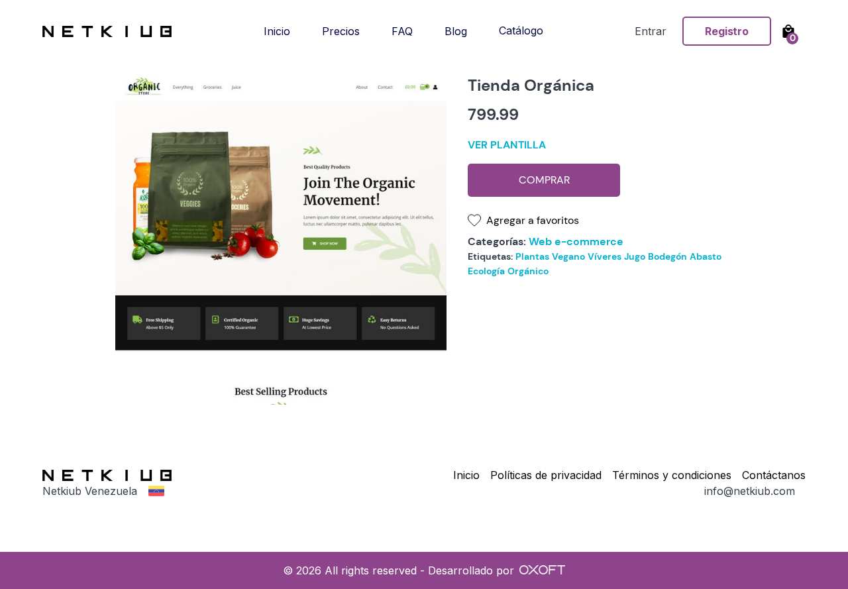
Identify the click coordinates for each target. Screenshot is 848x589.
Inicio (466, 475)
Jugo (634, 256)
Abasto (705, 256)
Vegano (568, 256)
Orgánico (528, 271)
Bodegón (667, 256)
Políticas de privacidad (546, 475)
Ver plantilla (507, 145)
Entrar (650, 31)
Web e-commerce (576, 241)
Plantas (532, 256)
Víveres (604, 256)
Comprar (544, 180)
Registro (727, 31)
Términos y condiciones (671, 475)
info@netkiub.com (749, 491)
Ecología (486, 271)
